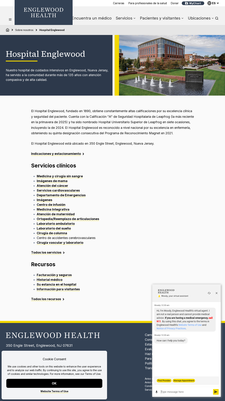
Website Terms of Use (54, 391)
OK (54, 383)
